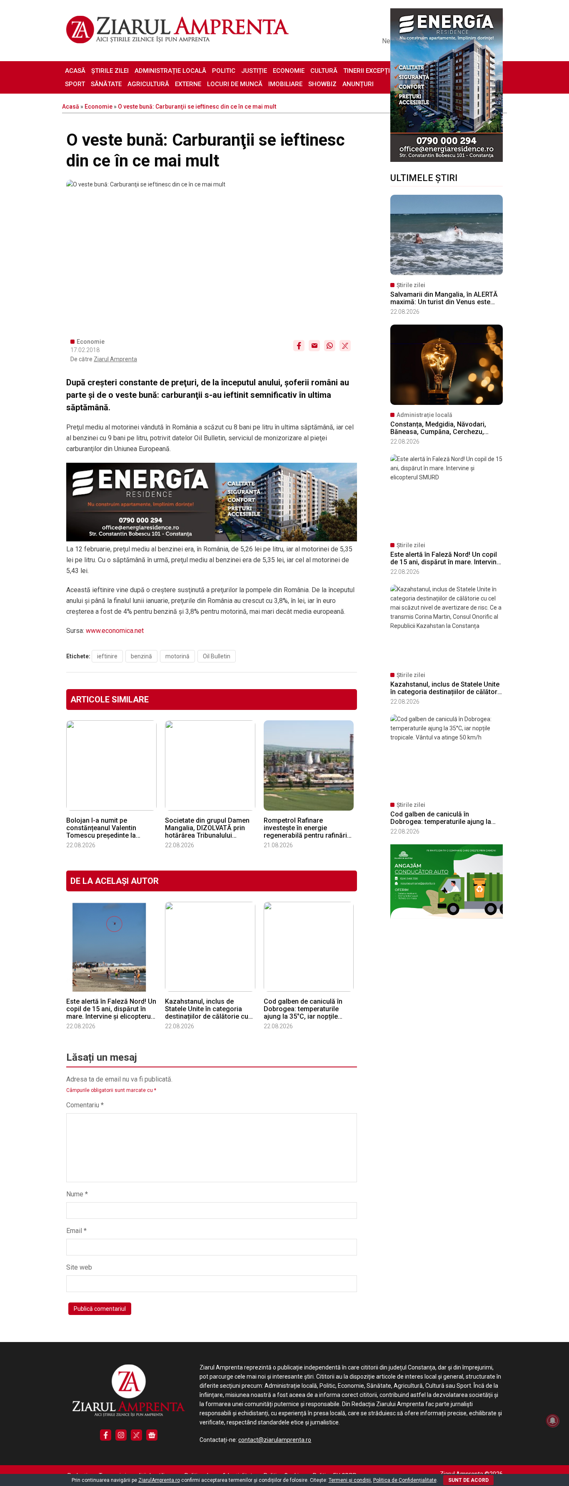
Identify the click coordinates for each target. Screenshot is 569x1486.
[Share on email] (314, 345)
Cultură (323, 70)
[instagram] (121, 1435)
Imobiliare (285, 84)
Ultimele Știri (423, 178)
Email (76, 1231)
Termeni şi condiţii (350, 1480)
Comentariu (85, 1105)
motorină (177, 656)
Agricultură (148, 84)
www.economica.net (115, 631)
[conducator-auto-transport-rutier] (446, 916)
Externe (188, 84)
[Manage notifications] (552, 1420)
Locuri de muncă (234, 84)
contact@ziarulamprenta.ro (274, 1439)
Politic (223, 70)
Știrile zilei (110, 70)
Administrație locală (170, 70)
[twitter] (136, 1435)
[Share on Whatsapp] (329, 345)
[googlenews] (151, 1435)
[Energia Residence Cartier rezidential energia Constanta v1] (446, 159)
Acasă (75, 70)
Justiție (254, 70)
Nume (77, 1194)
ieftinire (107, 656)
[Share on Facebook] (298, 345)
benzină (141, 656)
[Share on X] (345, 345)
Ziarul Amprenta (115, 359)
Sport (75, 84)
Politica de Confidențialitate (405, 1480)
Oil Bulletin (216, 656)
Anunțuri (358, 84)
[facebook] (105, 1435)
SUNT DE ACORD (468, 1480)
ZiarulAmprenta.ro (159, 1480)
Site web (79, 1267)
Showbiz (322, 84)
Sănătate (106, 84)
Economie (288, 70)
